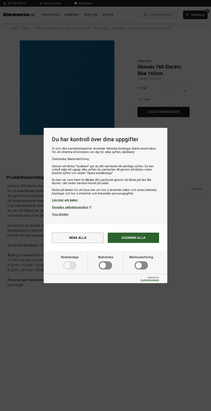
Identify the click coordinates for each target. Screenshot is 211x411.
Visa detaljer (60, 214)
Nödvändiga (70, 257)
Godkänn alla (133, 238)
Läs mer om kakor (65, 200)
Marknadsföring (141, 257)
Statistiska (105, 257)
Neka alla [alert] (78, 238)
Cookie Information (150, 280)
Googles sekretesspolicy (70, 207)
